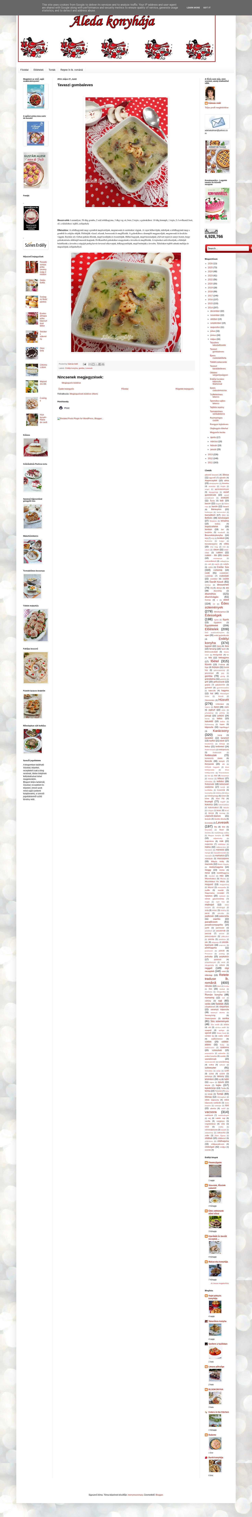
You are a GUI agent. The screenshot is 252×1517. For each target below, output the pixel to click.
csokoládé (224, 576)
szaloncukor (209, 1047)
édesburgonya (220, 612)
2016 (210, 299)
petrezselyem (210, 936)
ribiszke (208, 986)
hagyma (225, 690)
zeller (207, 1135)
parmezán (220, 928)
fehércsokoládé (211, 652)
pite (206, 942)
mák (221, 841)
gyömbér (208, 688)
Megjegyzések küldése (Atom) (84, 394)
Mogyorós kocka (217, 432)
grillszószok (218, 682)
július (213, 331)
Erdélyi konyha (71, 368)
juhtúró (220, 716)
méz (222, 876)
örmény (223, 910)
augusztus (215, 327)
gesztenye (209, 673)
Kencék (208, 761)
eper (207, 635)
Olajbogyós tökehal (219, 428)
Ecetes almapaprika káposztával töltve (43, 319)
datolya (208, 585)
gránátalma (210, 679)
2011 (210, 462)
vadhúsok (209, 1115)
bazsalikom (210, 515)
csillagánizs (224, 561)
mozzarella (222, 887)
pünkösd (217, 959)
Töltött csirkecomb (218, 362)
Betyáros (213, 521)
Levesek (89, 368)
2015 (210, 303)
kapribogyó (224, 727)
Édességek (213, 615)
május (213, 339)
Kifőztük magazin (212, 767)
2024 (210, 271)
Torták (52, 69)
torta (227, 1091)
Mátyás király (217, 861)
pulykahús (224, 956)
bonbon (208, 529)
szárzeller (222, 1053)
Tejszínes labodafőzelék (218, 343)
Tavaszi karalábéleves (218, 367)
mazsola (209, 864)
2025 (210, 267)
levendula (209, 823)
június (213, 335)
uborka (213, 1108)
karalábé (209, 738)
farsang (212, 649)
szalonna (224, 1047)
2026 (210, 263)
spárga (221, 1030)
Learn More (193, 8)
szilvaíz (222, 1065)
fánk (227, 646)
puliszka (209, 956)
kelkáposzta (224, 749)
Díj (211, 588)
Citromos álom (43, 366)
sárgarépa (224, 1006)
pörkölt (221, 951)
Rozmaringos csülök (216, 419)
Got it (207, 8)
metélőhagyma (223, 873)
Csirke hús (223, 567)
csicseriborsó (210, 561)
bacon (208, 503)
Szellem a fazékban (217, 1344)
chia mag (214, 547)
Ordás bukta (42, 281)
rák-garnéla (209, 965)
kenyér (222, 761)
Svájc (222, 1045)
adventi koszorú (212, 475)
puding (222, 954)
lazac (219, 810)
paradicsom (211, 921)
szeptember (216, 323)
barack (226, 506)
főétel (215, 661)
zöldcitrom (209, 1141)
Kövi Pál (220, 798)
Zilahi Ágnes (220, 1136)
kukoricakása (224, 805)
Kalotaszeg (209, 724)
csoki (207, 573)
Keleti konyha (210, 750)
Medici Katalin (223, 864)
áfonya (226, 475)
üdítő (223, 1108)
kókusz (221, 778)
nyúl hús (220, 902)
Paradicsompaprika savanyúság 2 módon (43, 268)
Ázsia (212, 501)
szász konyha (211, 1056)
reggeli (208, 968)
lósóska (208, 833)
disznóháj (217, 591)
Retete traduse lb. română (217, 978)
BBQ (224, 515)
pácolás (221, 913)
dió (227, 588)
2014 (210, 307)
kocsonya (225, 776)
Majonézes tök (43, 382)
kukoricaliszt (213, 807)
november (215, 315)
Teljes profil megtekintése (217, 107)
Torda (223, 1088)
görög (222, 676)
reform (222, 965)
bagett (218, 504)
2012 (210, 458)
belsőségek (223, 518)
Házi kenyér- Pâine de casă (43, 418)
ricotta (226, 986)
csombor (214, 579)
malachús (209, 844)
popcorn (222, 945)
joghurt (212, 710)
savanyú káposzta (220, 1009)
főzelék (208, 664)
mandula (220, 850)
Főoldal (24, 69)
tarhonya (208, 1076)
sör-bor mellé (220, 1027)
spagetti (208, 1030)
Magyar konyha (214, 835)
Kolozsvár (209, 784)
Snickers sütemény (43, 335)
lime (223, 827)
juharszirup (209, 713)
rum (223, 998)
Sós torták (215, 1024)
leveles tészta (220, 819)
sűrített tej (209, 1036)
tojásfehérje (210, 1088)
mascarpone (223, 858)
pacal (207, 913)
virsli (207, 1127)
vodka (220, 1127)
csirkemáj (217, 570)
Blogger (159, 1495)
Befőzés (208, 518)
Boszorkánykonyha (214, 535)
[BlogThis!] (93, 364)
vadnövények (223, 1115)
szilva (211, 1065)
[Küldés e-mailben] (90, 364)
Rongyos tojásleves (219, 424)
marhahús (220, 855)
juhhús (222, 713)
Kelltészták (217, 752)
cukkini (219, 552)
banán (215, 506)
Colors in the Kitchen (218, 1412)
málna (208, 847)
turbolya (218, 1106)
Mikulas (223, 879)
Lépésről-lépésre (213, 816)
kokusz (210, 778)
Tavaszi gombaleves (217, 350)
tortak (210, 1094)
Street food (221, 1033)
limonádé (208, 830)
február (214, 445)
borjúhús (208, 532)
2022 (210, 279)
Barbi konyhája (215, 1457)
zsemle (208, 1150)
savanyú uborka (218, 1012)
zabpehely (209, 1133)
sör (209, 1027)
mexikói (212, 876)
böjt (206, 538)
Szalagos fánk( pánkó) (43, 299)
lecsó (227, 810)
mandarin (208, 850)
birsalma (225, 521)
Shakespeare (210, 1018)
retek (224, 971)
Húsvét (223, 700)
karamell (225, 738)
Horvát (220, 696)
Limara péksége (216, 1366)
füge (206, 667)
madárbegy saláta (221, 833)
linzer (221, 830)
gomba (81, 368)
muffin (207, 890)
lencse (211, 813)
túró (227, 1105)
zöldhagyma (223, 1141)
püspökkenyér (210, 962)
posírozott (209, 951)
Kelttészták (211, 755)
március (214, 441)
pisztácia (222, 939)
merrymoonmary (135, 1495)
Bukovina (208, 541)
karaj (220, 735)
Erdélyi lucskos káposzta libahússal (217, 381)
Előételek (39, 69)
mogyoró (209, 884)
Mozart (211, 887)
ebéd (226, 599)
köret (223, 796)
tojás (218, 1085)
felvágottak (217, 655)
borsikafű (221, 532)
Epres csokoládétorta (218, 356)
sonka (225, 1018)
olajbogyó (209, 904)
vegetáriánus (210, 1124)
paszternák (221, 931)
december (215, 311)
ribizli (219, 986)
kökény (219, 793)
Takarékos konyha (217, 1321)
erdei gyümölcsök (221, 635)
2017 (210, 295)
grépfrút (223, 679)
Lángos (210, 810)
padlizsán (209, 916)
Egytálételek (211, 625)
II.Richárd (220, 704)
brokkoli (221, 538)
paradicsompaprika (214, 925)
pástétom (208, 931)
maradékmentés (220, 853)
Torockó (218, 1091)
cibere (207, 550)
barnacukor (221, 512)
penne (221, 933)
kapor (222, 724)
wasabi (223, 1130)
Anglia (222, 486)
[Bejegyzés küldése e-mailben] (84, 364)
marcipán (208, 856)
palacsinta (224, 916)
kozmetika (209, 793)
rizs (210, 989)
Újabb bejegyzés (66, 389)
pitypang (215, 942)
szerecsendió (210, 1062)
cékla (226, 544)
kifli (223, 764)
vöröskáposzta (211, 1130)
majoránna (209, 841)
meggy (208, 870)
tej (220, 1079)
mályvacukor (221, 847)
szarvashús (209, 1053)
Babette (212, 1435)
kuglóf (222, 802)
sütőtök (208, 1042)
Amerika (225, 483)
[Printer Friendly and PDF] (64, 410)
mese (207, 873)
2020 (210, 283)
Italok (216, 707)
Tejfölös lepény (217, 407)
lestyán (208, 819)
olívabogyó (220, 907)
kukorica (209, 804)
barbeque (209, 512)
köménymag (213, 796)
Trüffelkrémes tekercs (216, 395)
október (214, 319)
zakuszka (221, 1133)
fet (228, 655)
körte (207, 798)
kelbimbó (220, 746)
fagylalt (208, 646)
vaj (209, 1118)
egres (216, 620)
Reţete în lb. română (72, 69)
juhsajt (208, 716)
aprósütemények (222, 489)
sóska (226, 1024)
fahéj (219, 646)
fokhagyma (224, 657)
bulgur (221, 541)
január (213, 449)
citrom (216, 549)
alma (226, 480)
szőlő (226, 1071)
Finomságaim (215, 1162)
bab (222, 500)
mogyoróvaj (224, 884)
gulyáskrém (220, 685)
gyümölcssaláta (223, 688)
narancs (208, 896)
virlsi (223, 1124)
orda (207, 910)
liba (215, 827)
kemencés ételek (214, 758)
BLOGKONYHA (215, 1389)
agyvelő (212, 478)
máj (227, 835)
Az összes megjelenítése (220, 1283)
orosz (214, 910)
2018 (210, 291)
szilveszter (210, 1067)
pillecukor (225, 936)
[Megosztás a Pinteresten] (103, 364)
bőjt (212, 538)
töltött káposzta (212, 1100)
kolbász (220, 781)
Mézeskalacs (210, 879)
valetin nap (220, 1118)
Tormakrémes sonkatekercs (217, 412)
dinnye (219, 588)
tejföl (226, 1079)
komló (222, 787)
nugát (207, 902)
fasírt (223, 649)
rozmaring (209, 997)
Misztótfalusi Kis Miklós (215, 881)
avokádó (225, 498)
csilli (209, 564)
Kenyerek (209, 764)
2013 (210, 454)
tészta (207, 1085)
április (213, 437)
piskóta (211, 939)
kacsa (207, 719)
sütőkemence (217, 1039)
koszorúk (221, 790)
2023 (210, 275)
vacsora (211, 1112)
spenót (208, 1033)
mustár (221, 890)
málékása (221, 844)
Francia (222, 664)
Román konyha (214, 994)
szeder (223, 1056)
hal (211, 693)
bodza (217, 524)
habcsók (212, 691)
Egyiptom (217, 622)
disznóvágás (211, 596)
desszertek (223, 584)
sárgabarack (210, 1007)
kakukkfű (209, 721)
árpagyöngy (213, 492)
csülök (226, 579)
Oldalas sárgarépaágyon (219, 373)
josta (223, 710)
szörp (211, 1074)
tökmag (208, 1097)
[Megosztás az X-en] (96, 364)
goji (222, 673)
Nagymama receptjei (214, 893)
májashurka (217, 838)
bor (222, 529)
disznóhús (210, 593)
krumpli (209, 801)
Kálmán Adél (214, 103)
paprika (216, 919)
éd (214, 604)
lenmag (222, 813)
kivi (209, 776)
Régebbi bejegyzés (185, 389)
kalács (222, 721)
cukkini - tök (211, 555)
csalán (226, 555)
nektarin (222, 896)
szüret (222, 1074)
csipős (216, 564)
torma (207, 1091)
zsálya (223, 1147)
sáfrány (208, 1001)
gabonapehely (219, 670)
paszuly (208, 933)
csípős (226, 564)
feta (210, 657)
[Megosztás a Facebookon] (99, 364)
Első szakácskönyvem (214, 632)
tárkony (220, 1076)
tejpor (211, 1082)
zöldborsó (222, 1138)
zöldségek (209, 1147)
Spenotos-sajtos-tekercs (218, 402)
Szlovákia (208, 1071)
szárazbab (217, 1050)
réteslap (208, 975)
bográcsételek (211, 526)
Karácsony (221, 731)
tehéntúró (209, 1079)
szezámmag (224, 1062)
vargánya (220, 1121)
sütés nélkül (223, 1036)
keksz (207, 746)
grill (206, 682)
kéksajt (222, 744)
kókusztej (208, 781)
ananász (212, 486)
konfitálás (208, 790)
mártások (209, 858)
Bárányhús (216, 509)
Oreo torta (42, 349)
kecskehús (209, 744)
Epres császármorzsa (218, 389)
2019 (210, 287)
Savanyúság (210, 1015)
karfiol (212, 741)
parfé (207, 928)
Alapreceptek (211, 480)
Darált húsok (216, 581)
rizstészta (208, 992)
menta (221, 870)
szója (218, 1071)
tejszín (221, 1082)
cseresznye (217, 558)
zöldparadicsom (217, 1144)
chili (224, 547)
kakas (219, 718)
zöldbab (208, 1138)
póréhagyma (211, 948)
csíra (210, 567)
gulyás (207, 685)
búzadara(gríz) (211, 544)
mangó (207, 853)
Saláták (219, 1003)
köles (227, 793)
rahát (223, 962)
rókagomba (221, 992)
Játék (226, 707)
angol (207, 489)
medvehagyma (216, 867)
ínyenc (207, 707)
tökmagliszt (221, 1097)
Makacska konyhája (218, 1262)
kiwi (215, 776)
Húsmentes (209, 700)
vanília (207, 1121)
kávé (222, 741)
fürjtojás (215, 667)
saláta (208, 1004)
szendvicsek (210, 1059)
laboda (226, 807)
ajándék (222, 478)
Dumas (208, 600)
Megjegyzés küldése (71, 383)
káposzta (209, 727)
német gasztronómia (214, 899)
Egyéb (226, 619)
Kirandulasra (224, 773)
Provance (208, 954)
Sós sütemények (220, 1021)
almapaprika (214, 483)
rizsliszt (222, 989)
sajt (220, 1000)
